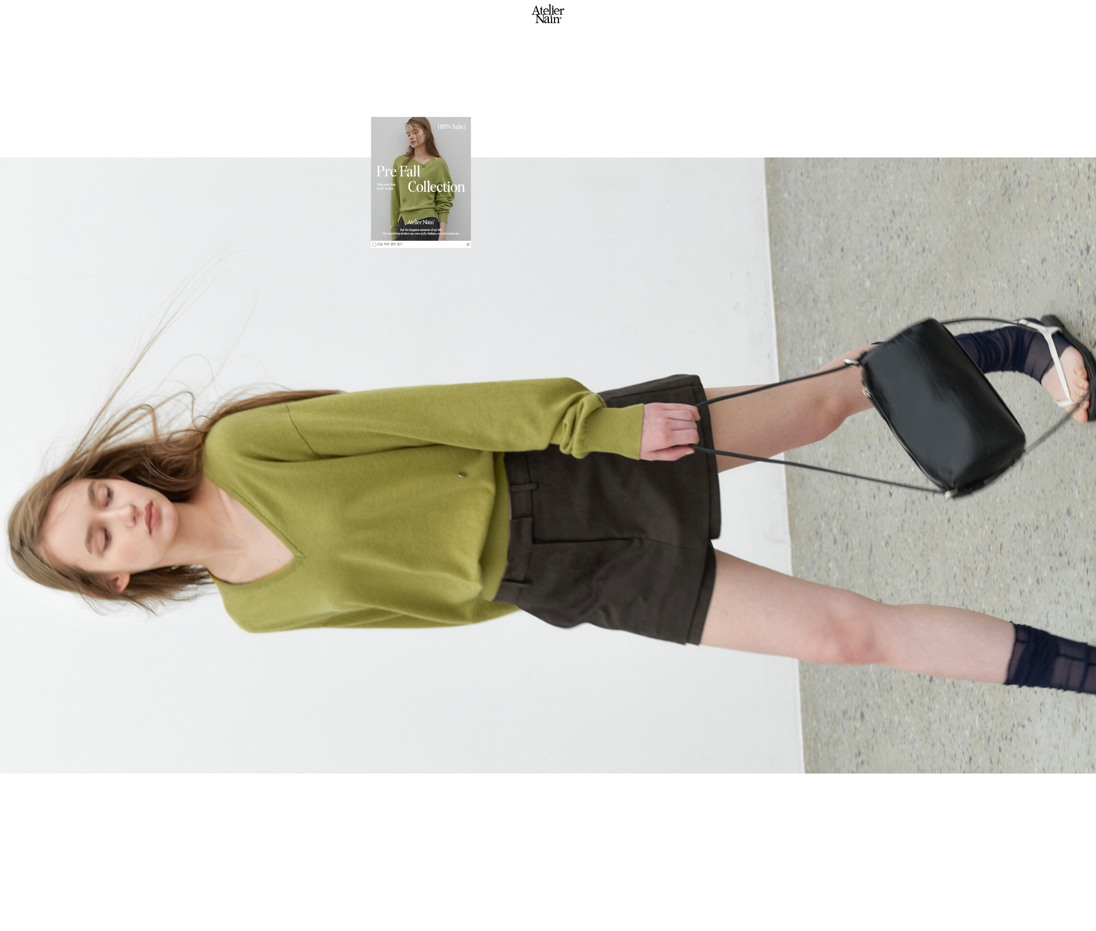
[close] (468, 244)
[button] (123, 902)
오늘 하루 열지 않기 (389, 244)
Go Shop (548, 918)
